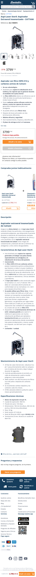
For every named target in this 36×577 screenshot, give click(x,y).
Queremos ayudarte (10, 481)
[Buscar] (33, 7)
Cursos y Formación (7, 521)
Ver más (3, 126)
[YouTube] (25, 558)
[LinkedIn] (20, 558)
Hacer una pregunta (13, 472)
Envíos (20, 503)
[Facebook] (10, 558)
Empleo (3, 509)
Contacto (4, 512)
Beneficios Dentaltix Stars (26, 498)
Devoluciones (22, 501)
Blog (2, 503)
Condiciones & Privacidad (26, 512)
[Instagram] (15, 558)
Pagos (20, 509)
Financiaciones (23, 506)
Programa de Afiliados (8, 528)
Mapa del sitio (5, 501)
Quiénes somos (6, 498)
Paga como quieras (28, 481)
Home (4, 11)
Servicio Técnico (6, 534)
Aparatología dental (15, 11)
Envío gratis (12, 487)
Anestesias (4, 518)
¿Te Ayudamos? (6, 506)
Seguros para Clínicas (8, 531)
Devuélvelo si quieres (28, 487)
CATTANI (9, 14)
